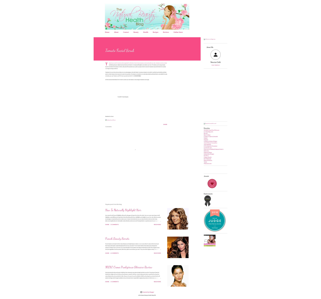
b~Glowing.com (208, 131)
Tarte (205, 162)
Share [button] (165, 124)
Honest (206, 139)
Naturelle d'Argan (209, 154)
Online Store (178, 32)
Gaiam (206, 138)
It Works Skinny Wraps (210, 141)
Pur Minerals (207, 159)
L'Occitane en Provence (210, 146)
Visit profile (215, 65)
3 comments (115, 224)
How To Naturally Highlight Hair (123, 210)
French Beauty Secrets (117, 238)
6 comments (115, 253)
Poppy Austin (207, 157)
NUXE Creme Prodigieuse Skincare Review (128, 267)
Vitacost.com (207, 163)
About (116, 32)
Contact (126, 32)
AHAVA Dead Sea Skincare (211, 130)
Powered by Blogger (148, 292)
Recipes (155, 32)
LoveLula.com (208, 147)
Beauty (136, 32)
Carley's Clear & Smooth (211, 136)
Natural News (208, 152)
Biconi (205, 133)
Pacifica (206, 155)
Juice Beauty (207, 144)
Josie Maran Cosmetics (210, 143)
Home (107, 32)
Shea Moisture (208, 160)
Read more (157, 224)
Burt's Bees (207, 135)
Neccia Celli (215, 62)
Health (145, 32)
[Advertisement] (133, 182)
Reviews (166, 32)
